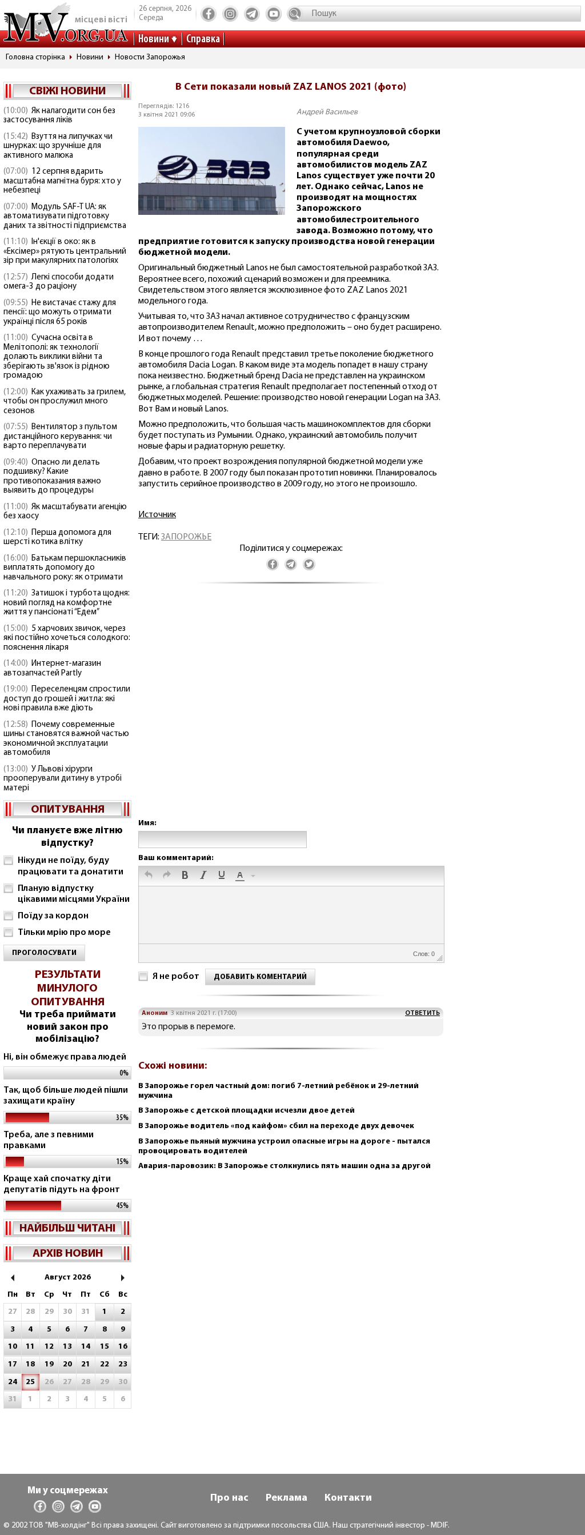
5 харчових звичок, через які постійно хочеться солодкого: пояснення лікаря (66, 638)
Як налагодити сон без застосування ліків (59, 116)
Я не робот (176, 976)
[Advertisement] (290, 712)
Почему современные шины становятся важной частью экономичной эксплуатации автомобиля (66, 739)
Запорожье (186, 537)
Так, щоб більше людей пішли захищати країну (65, 1096)
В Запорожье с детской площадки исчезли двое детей (246, 1110)
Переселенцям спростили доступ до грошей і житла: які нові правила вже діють (66, 699)
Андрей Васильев (327, 112)
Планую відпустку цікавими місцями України (74, 894)
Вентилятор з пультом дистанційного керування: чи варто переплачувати (60, 436)
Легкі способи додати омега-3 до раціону (58, 282)
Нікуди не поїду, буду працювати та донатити (70, 866)
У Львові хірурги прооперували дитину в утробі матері (62, 779)
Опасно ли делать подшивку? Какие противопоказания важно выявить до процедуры (52, 476)
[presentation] (149, 876)
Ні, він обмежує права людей (64, 1057)
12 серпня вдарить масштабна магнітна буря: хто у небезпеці (62, 181)
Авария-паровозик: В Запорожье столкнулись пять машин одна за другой (284, 1166)
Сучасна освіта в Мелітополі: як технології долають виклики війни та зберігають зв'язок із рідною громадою (56, 357)
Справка (203, 39)
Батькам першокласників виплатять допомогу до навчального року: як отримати (64, 568)
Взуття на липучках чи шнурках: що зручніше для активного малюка (58, 146)
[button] (148, 876)
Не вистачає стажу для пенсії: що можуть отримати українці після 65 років (59, 312)
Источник (157, 514)
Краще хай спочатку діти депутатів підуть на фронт (61, 1184)
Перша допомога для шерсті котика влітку (57, 538)
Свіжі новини (67, 91)
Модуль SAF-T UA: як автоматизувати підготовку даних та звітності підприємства (64, 216)
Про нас (229, 1498)
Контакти (348, 1498)
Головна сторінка (35, 57)
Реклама (286, 1498)
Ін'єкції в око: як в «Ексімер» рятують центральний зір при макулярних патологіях (64, 251)
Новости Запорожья (150, 57)
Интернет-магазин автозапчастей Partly (52, 668)
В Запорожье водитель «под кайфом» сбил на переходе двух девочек (276, 1126)
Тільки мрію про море (64, 932)
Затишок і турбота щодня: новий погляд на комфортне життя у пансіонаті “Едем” (66, 603)
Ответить (422, 1013)
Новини (153, 39)
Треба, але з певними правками (48, 1140)
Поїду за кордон (53, 916)
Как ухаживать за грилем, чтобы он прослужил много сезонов (64, 401)
